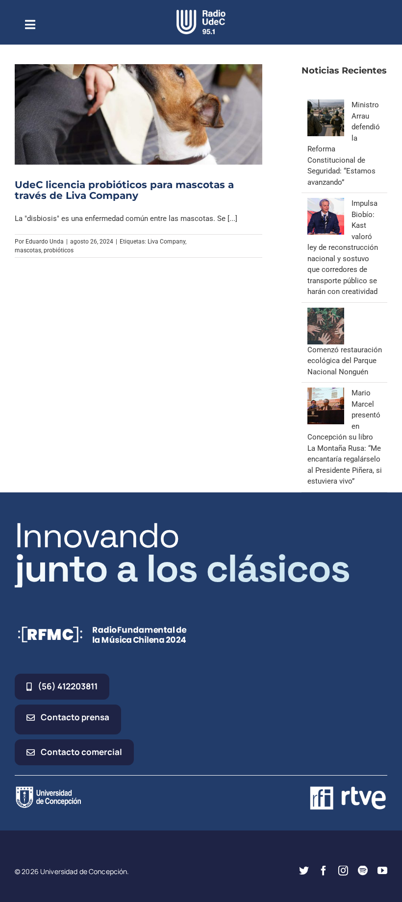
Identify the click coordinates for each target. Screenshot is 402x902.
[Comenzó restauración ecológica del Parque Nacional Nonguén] (325, 313)
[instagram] (343, 871)
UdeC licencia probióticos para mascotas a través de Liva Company (124, 190)
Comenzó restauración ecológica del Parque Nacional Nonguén (344, 360)
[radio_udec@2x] (201, 13)
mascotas (28, 250)
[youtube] (382, 871)
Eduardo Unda (44, 241)
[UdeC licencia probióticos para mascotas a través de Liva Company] (138, 114)
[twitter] (304, 871)
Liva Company (166, 241)
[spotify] (363, 871)
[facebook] (323, 871)
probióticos (59, 250)
